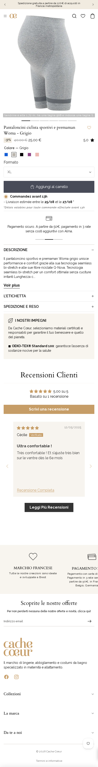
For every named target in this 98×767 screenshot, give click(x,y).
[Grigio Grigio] (13, 154)
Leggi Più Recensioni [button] (49, 507)
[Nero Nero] (21, 154)
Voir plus (12, 285)
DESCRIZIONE (16, 250)
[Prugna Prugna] (29, 154)
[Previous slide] (7, 466)
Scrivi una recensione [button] (49, 409)
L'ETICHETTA (15, 296)
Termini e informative (49, 760)
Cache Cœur (54, 751)
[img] (28, 428)
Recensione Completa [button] (35, 490)
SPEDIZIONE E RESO (21, 306)
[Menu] (5, 16)
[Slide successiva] (89, 569)
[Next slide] (90, 466)
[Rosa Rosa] (37, 154)
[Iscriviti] (89, 621)
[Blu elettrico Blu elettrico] (6, 154)
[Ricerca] (74, 16)
